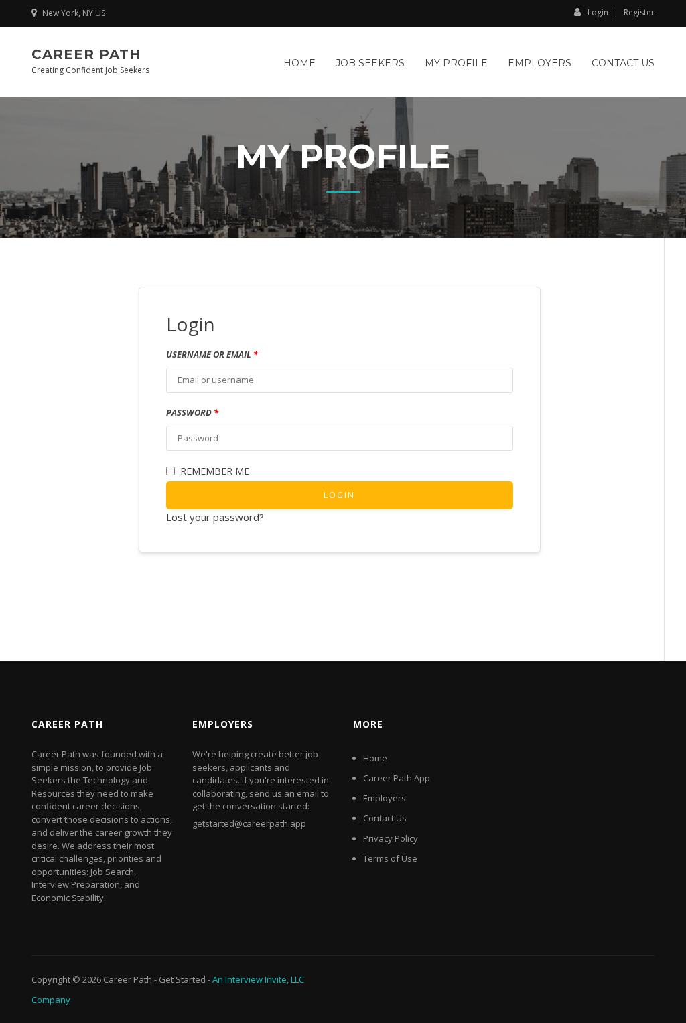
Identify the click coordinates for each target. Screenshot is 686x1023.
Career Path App (396, 778)
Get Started (182, 979)
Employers (539, 63)
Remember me (214, 471)
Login (598, 12)
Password (192, 412)
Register (639, 13)
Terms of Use (390, 858)
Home (299, 63)
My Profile (456, 63)
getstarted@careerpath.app (249, 823)
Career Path (86, 54)
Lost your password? (215, 517)
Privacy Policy (390, 838)
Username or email (212, 354)
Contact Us (623, 63)
